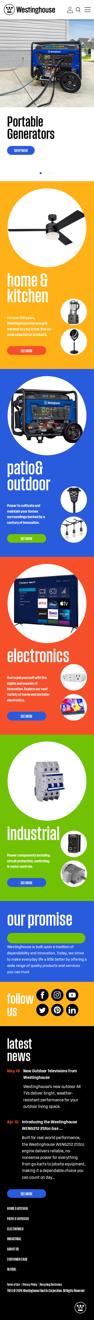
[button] (78, 9)
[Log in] (70, 10)
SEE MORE (26, 350)
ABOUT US (13, 1248)
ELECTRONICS (15, 1228)
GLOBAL (11, 1268)
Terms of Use (13, 1284)
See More (26, 1193)
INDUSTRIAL (14, 1238)
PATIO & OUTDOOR (18, 1218)
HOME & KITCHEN (17, 1208)
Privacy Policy (30, 1284)
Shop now (21, 150)
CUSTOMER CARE (17, 1258)
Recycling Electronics (51, 1284)
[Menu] (87, 10)
